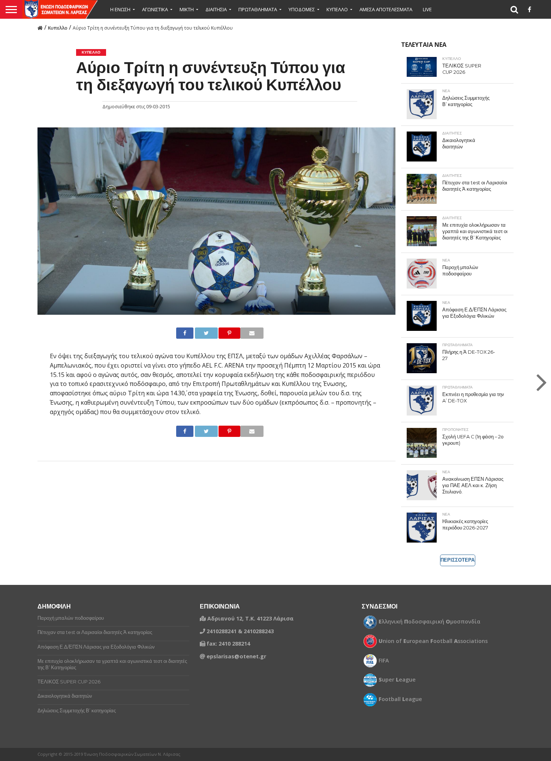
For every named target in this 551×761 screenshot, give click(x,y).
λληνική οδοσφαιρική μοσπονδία (430, 621)
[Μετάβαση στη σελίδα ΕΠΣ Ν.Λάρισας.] (40, 27)
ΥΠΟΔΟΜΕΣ (302, 9)
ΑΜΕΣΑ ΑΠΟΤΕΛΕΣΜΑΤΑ (385, 9)
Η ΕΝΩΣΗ (120, 9)
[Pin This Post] (223, 333)
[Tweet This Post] (200, 333)
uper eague (397, 679)
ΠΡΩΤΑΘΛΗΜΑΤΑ (257, 9)
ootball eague (400, 699)
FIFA (384, 660)
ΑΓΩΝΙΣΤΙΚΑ (155, 9)
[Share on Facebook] (182, 333)
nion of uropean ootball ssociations (433, 641)
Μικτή (187, 9)
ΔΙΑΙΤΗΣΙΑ (216, 9)
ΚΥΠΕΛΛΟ (337, 9)
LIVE (427, 9)
